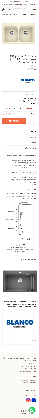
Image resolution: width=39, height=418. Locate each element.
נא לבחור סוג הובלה (28, 98)
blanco (28, 249)
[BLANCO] (28, 81)
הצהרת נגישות (31, 391)
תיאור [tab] (33, 132)
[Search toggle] (9, 9)
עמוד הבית (33, 14)
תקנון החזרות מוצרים (28, 382)
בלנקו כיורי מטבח (19, 249)
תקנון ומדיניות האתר (29, 380)
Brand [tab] (33, 143)
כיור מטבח (10, 249)
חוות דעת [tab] (31, 148)
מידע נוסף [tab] (32, 137)
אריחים (23, 413)
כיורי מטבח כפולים (23, 14)
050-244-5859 (14, 1)
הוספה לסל (14, 121)
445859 (31, 363)
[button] (4, 19)
